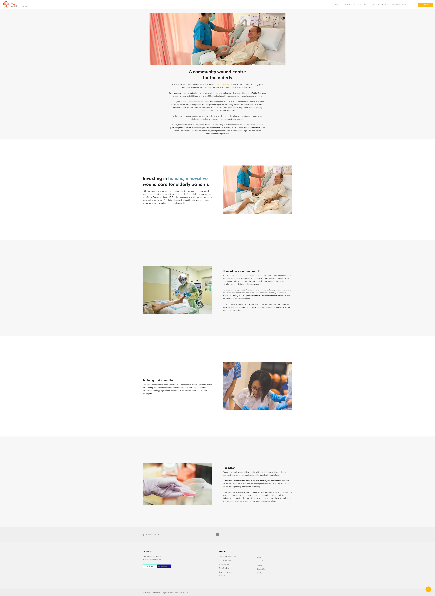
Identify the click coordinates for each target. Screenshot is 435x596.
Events (259, 565)
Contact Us (261, 569)
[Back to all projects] (217, 534)
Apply (259, 557)
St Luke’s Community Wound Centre (194, 101)
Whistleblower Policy (264, 573)
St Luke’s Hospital (225, 84)
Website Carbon (164, 566)
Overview (222, 575)
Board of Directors (226, 560)
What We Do (224, 564)
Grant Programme (226, 572)
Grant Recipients (263, 561)
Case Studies (224, 568)
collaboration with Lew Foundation (248, 275)
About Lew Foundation (227, 556)
